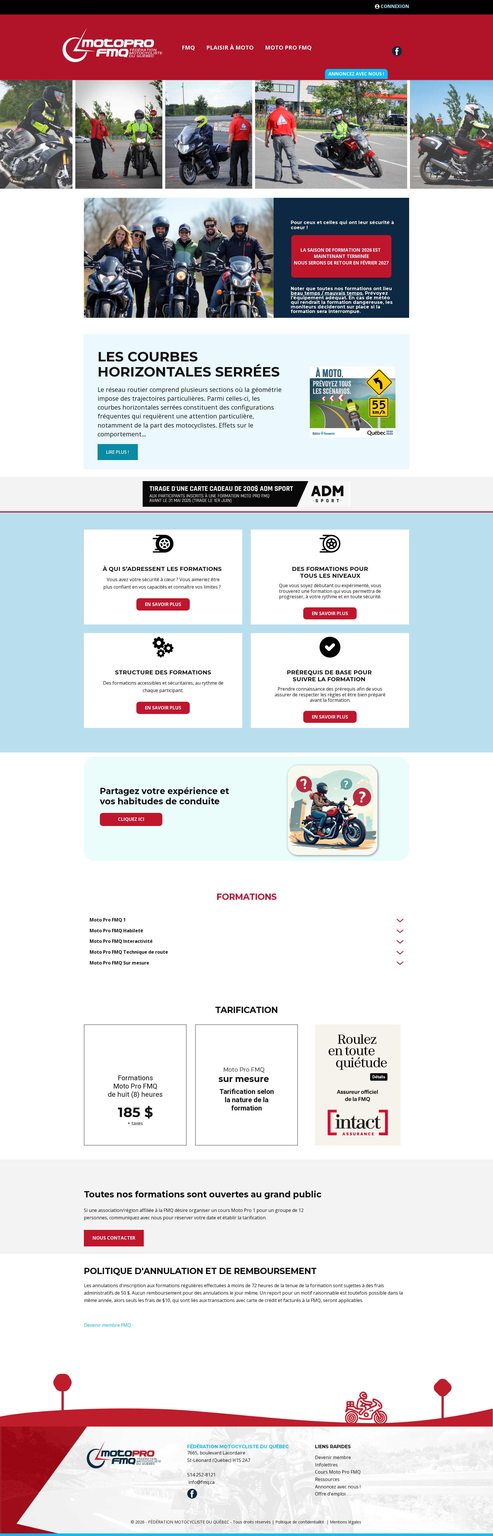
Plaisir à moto (230, 47)
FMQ (188, 47)
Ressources (327, 1479)
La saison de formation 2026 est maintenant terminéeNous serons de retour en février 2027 (341, 256)
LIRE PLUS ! (117, 452)
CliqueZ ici (131, 819)
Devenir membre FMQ (107, 1325)
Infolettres (326, 1465)
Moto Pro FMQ (288, 47)
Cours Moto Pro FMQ (338, 1472)
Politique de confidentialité (299, 1522)
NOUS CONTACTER (113, 1238)
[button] (8, 134)
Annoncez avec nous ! (356, 74)
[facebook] (397, 51)
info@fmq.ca (201, 1482)
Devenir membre (333, 1457)
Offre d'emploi (330, 1494)
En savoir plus (163, 604)
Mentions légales (345, 1522)
